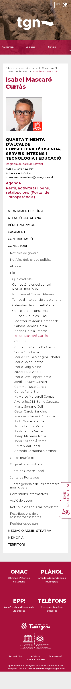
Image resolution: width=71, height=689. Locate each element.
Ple (56, 68)
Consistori (47, 68)
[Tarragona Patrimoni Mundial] (35, 649)
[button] (64, 5)
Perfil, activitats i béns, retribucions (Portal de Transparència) (28, 192)
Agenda (13, 183)
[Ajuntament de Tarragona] (35, 28)
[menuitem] (34, 211)
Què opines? (55, 656)
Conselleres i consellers (18, 71)
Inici (21, 68)
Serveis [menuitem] (52, 47)
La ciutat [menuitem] (30, 47)
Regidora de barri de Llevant (24, 164)
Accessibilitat (15, 656)
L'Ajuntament (32, 68)
